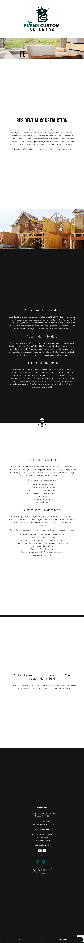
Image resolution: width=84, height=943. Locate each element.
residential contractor (66, 133)
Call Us (21, 940)
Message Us (63, 940)
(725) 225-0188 (44, 822)
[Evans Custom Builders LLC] (42, 18)
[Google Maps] (44, 861)
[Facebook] (37, 861)
